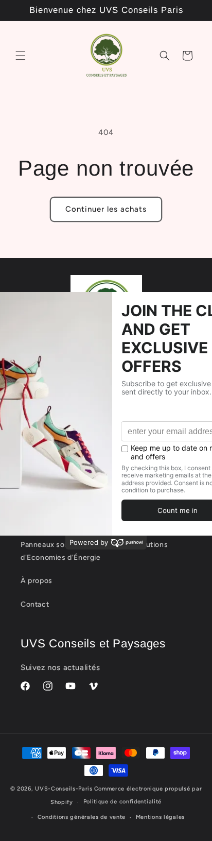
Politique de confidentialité (122, 801)
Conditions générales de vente (82, 817)
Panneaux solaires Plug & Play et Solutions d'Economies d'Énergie (94, 551)
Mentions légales (160, 817)
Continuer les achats (106, 209)
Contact (35, 604)
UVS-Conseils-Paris (64, 788)
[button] (20, 55)
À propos (36, 580)
